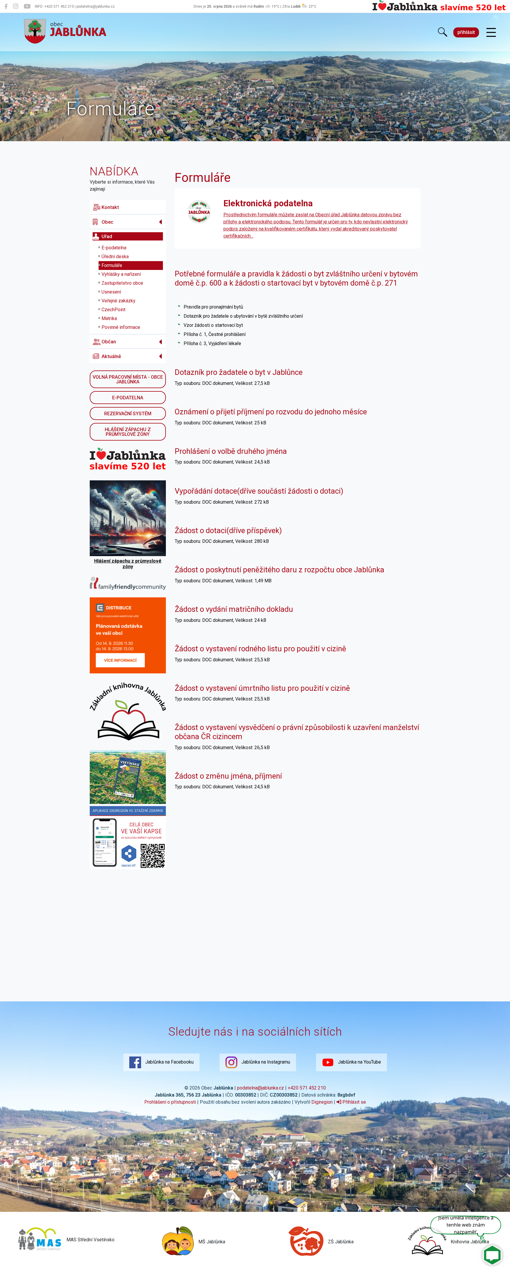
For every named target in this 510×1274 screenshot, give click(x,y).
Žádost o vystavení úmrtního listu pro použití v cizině (262, 688)
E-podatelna (114, 247)
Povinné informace (121, 327)
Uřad (107, 236)
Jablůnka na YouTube (359, 1062)
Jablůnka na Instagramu (265, 1062)
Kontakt (110, 207)
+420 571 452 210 (307, 1088)
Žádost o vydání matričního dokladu (234, 609)
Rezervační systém (127, 413)
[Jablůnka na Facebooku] (6, 6)
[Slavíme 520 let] (439, 9)
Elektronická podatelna (268, 203)
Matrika (109, 318)
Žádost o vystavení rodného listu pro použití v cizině (260, 648)
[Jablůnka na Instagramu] (15, 6)
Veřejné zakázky (118, 301)
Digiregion (322, 1102)
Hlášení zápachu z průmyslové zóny (128, 432)
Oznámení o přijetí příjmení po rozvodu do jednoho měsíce (271, 411)
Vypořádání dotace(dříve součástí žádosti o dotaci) (259, 491)
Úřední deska (115, 256)
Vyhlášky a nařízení (121, 274)
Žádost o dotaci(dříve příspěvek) (228, 530)
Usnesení (111, 292)
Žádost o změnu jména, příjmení (228, 776)
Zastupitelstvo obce (122, 283)
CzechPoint (113, 309)
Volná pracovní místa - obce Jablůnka (128, 379)
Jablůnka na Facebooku (169, 1062)
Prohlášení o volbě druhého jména (231, 451)
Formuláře (112, 265)
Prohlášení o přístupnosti (170, 1102)
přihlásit (466, 32)
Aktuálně (111, 356)
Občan (109, 342)
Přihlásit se (353, 1102)
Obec (107, 222)
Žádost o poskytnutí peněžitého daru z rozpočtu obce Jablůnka (279, 569)
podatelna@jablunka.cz (260, 1088)
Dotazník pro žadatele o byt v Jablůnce (239, 372)
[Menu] (491, 32)
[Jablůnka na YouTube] (27, 6)
